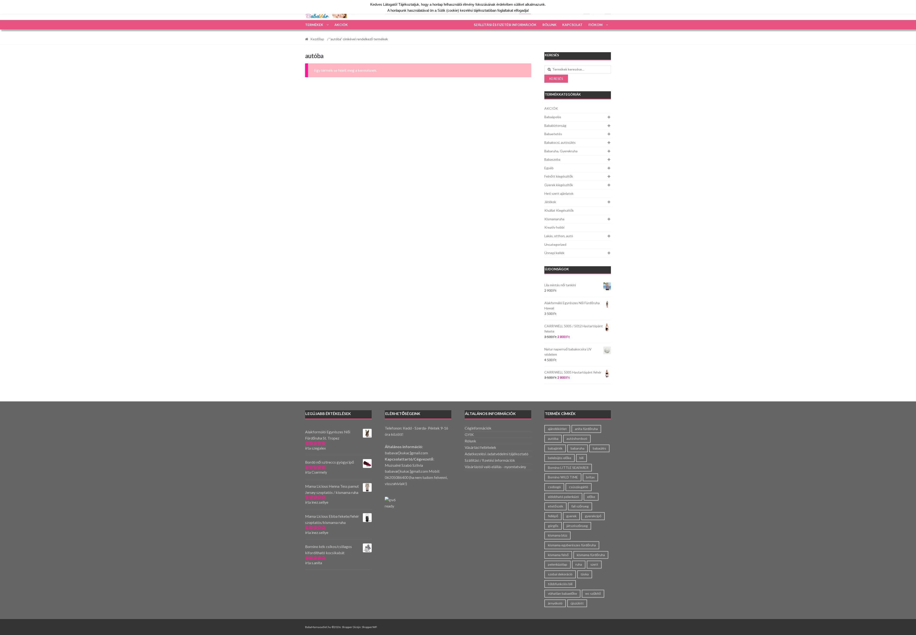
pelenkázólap (557, 564)
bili (581, 458)
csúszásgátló (578, 487)
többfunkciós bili (560, 584)
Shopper (347, 627)
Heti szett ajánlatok (558, 193)
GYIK (469, 434)
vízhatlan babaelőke (562, 593)
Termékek (314, 25)
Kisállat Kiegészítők (559, 210)
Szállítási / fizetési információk (490, 460)
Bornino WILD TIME (563, 477)
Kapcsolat (572, 25)
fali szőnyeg (580, 506)
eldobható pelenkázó (563, 497)
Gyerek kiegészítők (558, 185)
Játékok (550, 202)
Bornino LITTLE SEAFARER (568, 468)
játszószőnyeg (577, 526)
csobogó (554, 487)
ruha (578, 564)
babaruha (577, 448)
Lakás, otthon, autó (558, 236)
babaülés (599, 448)
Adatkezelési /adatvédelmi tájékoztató (496, 453)
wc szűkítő (593, 593)
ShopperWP (369, 627)
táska (585, 574)
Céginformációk (478, 428)
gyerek (571, 516)
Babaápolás (552, 117)
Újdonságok (557, 269)
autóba (553, 438)
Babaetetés (553, 134)
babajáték (555, 448)
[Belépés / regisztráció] (586, 11)
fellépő (553, 516)
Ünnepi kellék (554, 253)
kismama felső (558, 555)
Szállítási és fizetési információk (505, 25)
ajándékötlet (557, 429)
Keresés (556, 79)
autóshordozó (577, 438)
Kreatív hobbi (554, 227)
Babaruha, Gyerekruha (561, 151)
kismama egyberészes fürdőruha (572, 545)
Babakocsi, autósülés (560, 142)
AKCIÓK (341, 25)
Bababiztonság (555, 125)
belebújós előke (559, 458)
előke (591, 497)
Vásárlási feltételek (480, 447)
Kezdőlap (317, 39)
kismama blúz (557, 535)
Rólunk (549, 25)
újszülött (577, 603)
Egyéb (549, 168)
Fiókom (595, 25)
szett (594, 564)
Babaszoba (552, 159)
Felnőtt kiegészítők (558, 176)
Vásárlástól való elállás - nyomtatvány (495, 466)
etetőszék (555, 506)
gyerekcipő (593, 516)
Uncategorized (555, 244)
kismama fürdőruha (591, 555)
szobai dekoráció (560, 574)
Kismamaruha (554, 219)
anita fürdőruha (586, 429)
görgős (553, 526)
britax (590, 477)
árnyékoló (555, 603)
